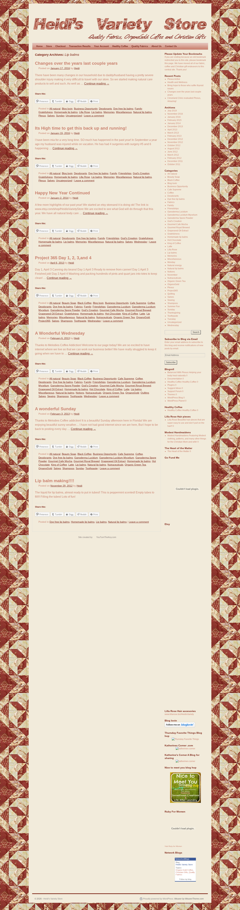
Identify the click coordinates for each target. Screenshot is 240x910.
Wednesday (140, 241)
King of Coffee (130, 313)
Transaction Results (79, 46)
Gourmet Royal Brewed (138, 310)
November (172, 275)
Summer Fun (173, 306)
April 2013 (172, 129)
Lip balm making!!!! (54, 480)
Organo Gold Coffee (184, 870)
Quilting (145, 393)
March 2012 (173, 155)
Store (49, 46)
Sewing (51, 396)
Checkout (60, 46)
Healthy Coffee (120, 46)
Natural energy (174, 265)
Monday (171, 262)
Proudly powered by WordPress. (158, 899)
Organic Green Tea (124, 317)
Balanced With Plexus (177, 372)
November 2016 (175, 114)
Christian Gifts (182, 872)
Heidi (77, 68)
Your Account (101, 46)
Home (39, 46)
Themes (171, 394)
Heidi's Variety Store (184, 865)
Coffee (151, 303)
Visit (173, 846)
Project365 (44, 321)
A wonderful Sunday (55, 408)
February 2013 (174, 136)
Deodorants (105, 108)
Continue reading (96, 83)
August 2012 (173, 148)
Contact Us (171, 46)
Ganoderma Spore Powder (65, 310)
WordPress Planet (176, 401)
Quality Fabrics (139, 46)
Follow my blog (185, 879)
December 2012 (175, 139)
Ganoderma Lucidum (119, 306)
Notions (80, 393)
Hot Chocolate (113, 313)
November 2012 (175, 142)
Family (138, 108)
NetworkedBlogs (182, 859)
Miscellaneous (124, 112)
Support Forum (174, 391)
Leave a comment (94, 115)
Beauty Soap (69, 303)
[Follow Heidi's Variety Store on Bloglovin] (180, 726)
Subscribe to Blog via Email (181, 339)
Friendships (124, 173)
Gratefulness (45, 112)
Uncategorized (74, 115)
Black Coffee (84, 303)
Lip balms (96, 112)
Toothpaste (80, 321)
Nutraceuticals (104, 317)
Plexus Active (173, 79)
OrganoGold (143, 317)
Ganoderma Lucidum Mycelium (116, 457)
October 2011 (173, 164)
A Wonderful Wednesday (60, 333)
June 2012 (172, 151)
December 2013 (175, 126)
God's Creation (141, 173)
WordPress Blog (175, 397)
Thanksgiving (173, 313)
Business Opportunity (86, 108)
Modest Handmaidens (178, 435)
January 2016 (174, 117)
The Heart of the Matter (178, 451)
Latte (142, 313)
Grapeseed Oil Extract (50, 313)
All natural (54, 108)
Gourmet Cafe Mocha (112, 310)
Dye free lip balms (123, 108)
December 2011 (175, 161)
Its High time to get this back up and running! (81, 128)
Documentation (174, 378)
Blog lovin (67, 108)
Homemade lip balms (66, 112)
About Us (156, 46)
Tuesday (171, 319)
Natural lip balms (142, 112)
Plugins (171, 385)
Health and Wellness (177, 82)
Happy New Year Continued (62, 192)
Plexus (42, 115)
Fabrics (78, 306)
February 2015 (174, 120)
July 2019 (172, 110)
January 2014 (174, 123)
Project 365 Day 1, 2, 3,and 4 (63, 257)
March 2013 (173, 133)
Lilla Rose (84, 112)
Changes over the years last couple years (76, 63)
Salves (51, 115)
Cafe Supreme (138, 303)
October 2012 (173, 145)
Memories (109, 112)
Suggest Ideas (174, 388)
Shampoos (67, 321)
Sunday (60, 115)
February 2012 (174, 158)
